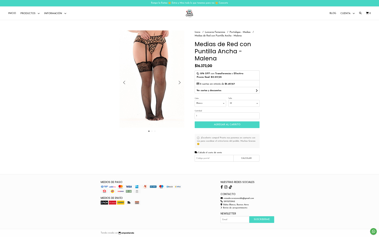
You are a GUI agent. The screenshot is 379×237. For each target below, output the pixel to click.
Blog (333, 13)
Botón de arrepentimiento (234, 208)
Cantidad (198, 111)
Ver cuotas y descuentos (209, 90)
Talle (230, 98)
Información (53, 13)
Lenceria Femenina (215, 32)
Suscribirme (262, 219)
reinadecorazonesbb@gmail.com (238, 198)
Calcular (246, 158)
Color (197, 98)
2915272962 (229, 201)
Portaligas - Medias (240, 32)
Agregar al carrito (227, 124)
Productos (28, 13)
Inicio (12, 13)
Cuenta (346, 13)
